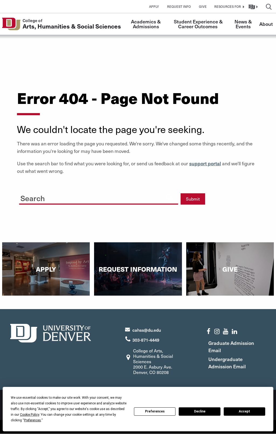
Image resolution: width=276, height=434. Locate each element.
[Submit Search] (169, 197)
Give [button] (203, 6)
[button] (228, 6)
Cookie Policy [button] (29, 414)
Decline (199, 411)
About (266, 23)
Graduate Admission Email (231, 347)
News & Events (243, 24)
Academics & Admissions (146, 24)
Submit (193, 199)
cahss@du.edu (146, 330)
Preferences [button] (32, 420)
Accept (244, 411)
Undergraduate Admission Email (227, 363)
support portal (205, 163)
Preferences (155, 411)
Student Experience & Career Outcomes (199, 24)
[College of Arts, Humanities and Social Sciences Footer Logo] (50, 332)
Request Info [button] (179, 6)
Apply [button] (154, 6)
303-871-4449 (145, 340)
